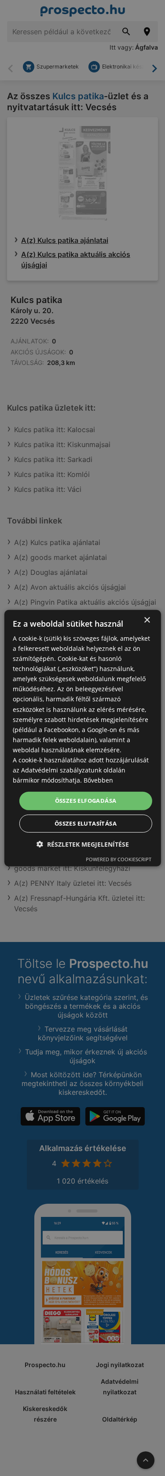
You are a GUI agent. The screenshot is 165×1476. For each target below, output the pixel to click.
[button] (83, 844)
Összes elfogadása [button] (86, 801)
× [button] (146, 620)
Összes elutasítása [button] (86, 823)
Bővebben (98, 780)
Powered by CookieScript (118, 859)
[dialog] (82, 738)
